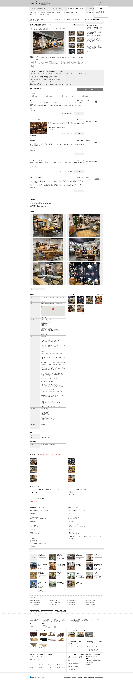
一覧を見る (90, 51)
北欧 (48, 636)
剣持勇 (74, 656)
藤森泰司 (74, 659)
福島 (50, 12)
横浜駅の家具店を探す (53, 600)
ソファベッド (36, 620)
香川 (33, 14)
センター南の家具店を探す (35, 602)
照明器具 (31, 667)
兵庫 (67, 12)
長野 (59, 12)
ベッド (40, 665)
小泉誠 (80, 659)
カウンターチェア (49, 621)
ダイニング (78, 637)
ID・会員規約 (80, 677)
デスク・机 (32, 665)
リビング (69, 637)
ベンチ (63, 619)
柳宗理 (69, 656)
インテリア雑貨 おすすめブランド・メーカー (93, 650)
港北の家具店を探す (72, 604)
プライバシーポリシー (99, 677)
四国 (31, 14)
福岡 (43, 14)
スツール (47, 619)
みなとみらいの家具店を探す (36, 600)
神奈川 (35, 12)
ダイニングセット (60, 664)
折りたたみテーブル (85, 620)
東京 (33, 12)
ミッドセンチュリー (60, 636)
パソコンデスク (96, 619)
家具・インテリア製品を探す (40, 8)
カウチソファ (36, 619)
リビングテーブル (77, 621)
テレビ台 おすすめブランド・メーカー (92, 649)
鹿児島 (47, 14)
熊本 (45, 14)
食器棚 (55, 626)
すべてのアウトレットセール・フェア (36, 656)
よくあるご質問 (91, 677)
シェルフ (55, 627)
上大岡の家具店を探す (35, 604)
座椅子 (55, 619)
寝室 (86, 637)
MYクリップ (101, 4)
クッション (41, 668)
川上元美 (80, 657)
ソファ (31, 664)
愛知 (55, 12)
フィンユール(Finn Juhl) (71, 669)
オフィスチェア (64, 620)
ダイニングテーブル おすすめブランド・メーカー (94, 647)
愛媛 (35, 14)
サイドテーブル (84, 619)
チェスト (47, 626)
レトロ (40, 636)
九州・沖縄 (40, 14)
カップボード (78, 646)
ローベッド (69, 647)
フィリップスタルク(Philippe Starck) (73, 666)
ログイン (95, 4)
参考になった (79, 113)
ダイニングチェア (57, 620)
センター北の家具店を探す (91, 600)
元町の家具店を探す (72, 602)
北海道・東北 (43, 12)
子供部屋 (95, 632)
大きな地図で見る (44, 317)
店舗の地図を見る (47, 29)
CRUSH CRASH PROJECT (50, 489)
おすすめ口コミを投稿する (89, 89)
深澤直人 (80, 656)
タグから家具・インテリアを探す (74, 641)
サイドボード (70, 646)
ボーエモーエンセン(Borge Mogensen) (74, 670)
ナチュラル (32, 647)
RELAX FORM (45, 498)
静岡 (57, 12)
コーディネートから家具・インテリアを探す (77, 630)
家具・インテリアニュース (92, 656)
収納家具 (58, 665)
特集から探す (89, 12)
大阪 (65, 12)
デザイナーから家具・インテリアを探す (76, 654)
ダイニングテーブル (77, 619)
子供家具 (40, 667)
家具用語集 (88, 664)
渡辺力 (74, 657)
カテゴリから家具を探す (35, 615)
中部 (53, 12)
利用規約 (85, 677)
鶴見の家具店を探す (53, 604)
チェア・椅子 (41, 664)
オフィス (95, 636)
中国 (72, 12)
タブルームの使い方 (67, 677)
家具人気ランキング (91, 658)
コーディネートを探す (58, 8)
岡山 (76, 12)
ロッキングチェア (57, 621)
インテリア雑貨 (32, 668)
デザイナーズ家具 (70, 643)
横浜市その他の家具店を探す (92, 604)
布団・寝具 (50, 665)
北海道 (47, 12)
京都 (69, 12)
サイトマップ (74, 677)
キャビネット (48, 627)
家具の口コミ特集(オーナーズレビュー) (94, 660)
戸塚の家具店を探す (90, 602)
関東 (31, 12)
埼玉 (38, 12)
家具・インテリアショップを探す (77, 8)
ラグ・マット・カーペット (61, 667)
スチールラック (78, 643)
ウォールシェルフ (79, 647)
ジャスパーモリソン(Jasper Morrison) (73, 667)
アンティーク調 (32, 636)
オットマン (48, 620)
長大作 (69, 657)
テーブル (49, 664)
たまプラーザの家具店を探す (55, 602)
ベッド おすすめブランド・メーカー (92, 646)
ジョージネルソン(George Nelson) (73, 663)
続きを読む (33, 110)
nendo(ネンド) (70, 659)
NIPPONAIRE (81, 489)
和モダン (40, 647)
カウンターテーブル (77, 620)
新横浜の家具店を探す (72, 600)
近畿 (62, 12)
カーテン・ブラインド (51, 667)
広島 (74, 12)
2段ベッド (35, 626)
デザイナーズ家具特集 (89, 662)
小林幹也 (69, 660)
